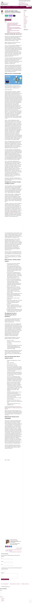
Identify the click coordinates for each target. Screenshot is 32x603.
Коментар (2, 572)
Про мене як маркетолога (15, 6)
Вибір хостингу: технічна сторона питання (13, 27)
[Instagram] (9, 546)
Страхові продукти (8, 6)
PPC (24, 12)
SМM (24, 15)
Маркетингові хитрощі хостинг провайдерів (13, 32)
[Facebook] (6, 546)
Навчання (3, 6)
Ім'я (1, 558)
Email (2, 561)
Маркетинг (25, 23)
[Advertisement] (13, 225)
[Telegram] (11, 546)
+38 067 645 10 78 (22, 2)
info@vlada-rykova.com (24, 3)
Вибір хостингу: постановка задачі (12, 24)
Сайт (2, 564)
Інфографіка (25, 20)
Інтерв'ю (25, 19)
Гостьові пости (26, 16)
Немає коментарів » (19, 548)
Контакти (21, 6)
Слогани (25, 27)
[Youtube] (7, 546)
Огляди (25, 26)
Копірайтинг (25, 22)
